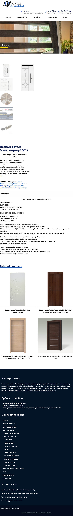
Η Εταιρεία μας (21, 17)
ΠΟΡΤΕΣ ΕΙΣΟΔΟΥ (8, 430)
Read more (17, 295)
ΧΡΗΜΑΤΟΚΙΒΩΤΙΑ (10, 453)
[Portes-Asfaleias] (14, 4)
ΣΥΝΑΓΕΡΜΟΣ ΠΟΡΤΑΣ (11, 456)
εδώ (1, 176)
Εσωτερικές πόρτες (9, 405)
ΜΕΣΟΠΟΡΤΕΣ (8, 443)
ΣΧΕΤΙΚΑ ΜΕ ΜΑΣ (8, 475)
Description (4, 194)
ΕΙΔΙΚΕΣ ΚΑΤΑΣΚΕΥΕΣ (9, 437)
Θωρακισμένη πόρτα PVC (15, 186)
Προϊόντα (36, 17)
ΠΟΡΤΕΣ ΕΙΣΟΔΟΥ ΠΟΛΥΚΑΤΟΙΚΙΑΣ (13, 469)
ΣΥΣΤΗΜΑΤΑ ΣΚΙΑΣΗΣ (11, 459)
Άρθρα (64, 17)
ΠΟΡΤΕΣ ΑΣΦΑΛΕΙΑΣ (9, 424)
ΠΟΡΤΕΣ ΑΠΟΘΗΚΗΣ (10, 465)
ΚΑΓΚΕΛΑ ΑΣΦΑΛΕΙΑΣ (11, 446)
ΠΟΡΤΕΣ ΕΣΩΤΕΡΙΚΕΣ (9, 427)
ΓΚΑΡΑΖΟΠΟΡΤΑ (9, 462)
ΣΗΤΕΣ (6, 449)
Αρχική (8, 17)
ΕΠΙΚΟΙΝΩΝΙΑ (7, 478)
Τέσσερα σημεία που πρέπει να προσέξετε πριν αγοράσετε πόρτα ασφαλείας (28, 408)
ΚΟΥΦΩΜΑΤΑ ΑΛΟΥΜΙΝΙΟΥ (11, 433)
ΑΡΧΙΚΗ (5, 421)
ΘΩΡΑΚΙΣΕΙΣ (8, 440)
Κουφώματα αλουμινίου (11, 403)
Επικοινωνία (52, 17)
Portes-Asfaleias (14, 508)
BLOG (4, 472)
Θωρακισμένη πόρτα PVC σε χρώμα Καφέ (13, 188)
